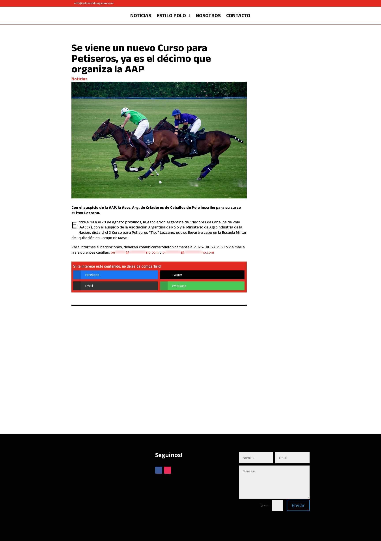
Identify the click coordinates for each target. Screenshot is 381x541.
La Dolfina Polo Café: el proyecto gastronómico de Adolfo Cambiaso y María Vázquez (283, 157)
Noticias (140, 16)
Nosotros (208, 16)
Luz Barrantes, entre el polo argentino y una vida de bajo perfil (284, 61)
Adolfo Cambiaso (276, 181)
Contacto (238, 16)
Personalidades (290, 83)
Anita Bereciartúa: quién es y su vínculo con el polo (284, 345)
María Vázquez (275, 188)
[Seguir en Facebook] (158, 470)
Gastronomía (274, 185)
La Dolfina (293, 185)
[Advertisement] (106, 490)
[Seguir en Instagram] (167, 470)
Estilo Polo (171, 16)
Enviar (298, 505)
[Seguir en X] (176, 470)
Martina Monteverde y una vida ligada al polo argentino (283, 255)
